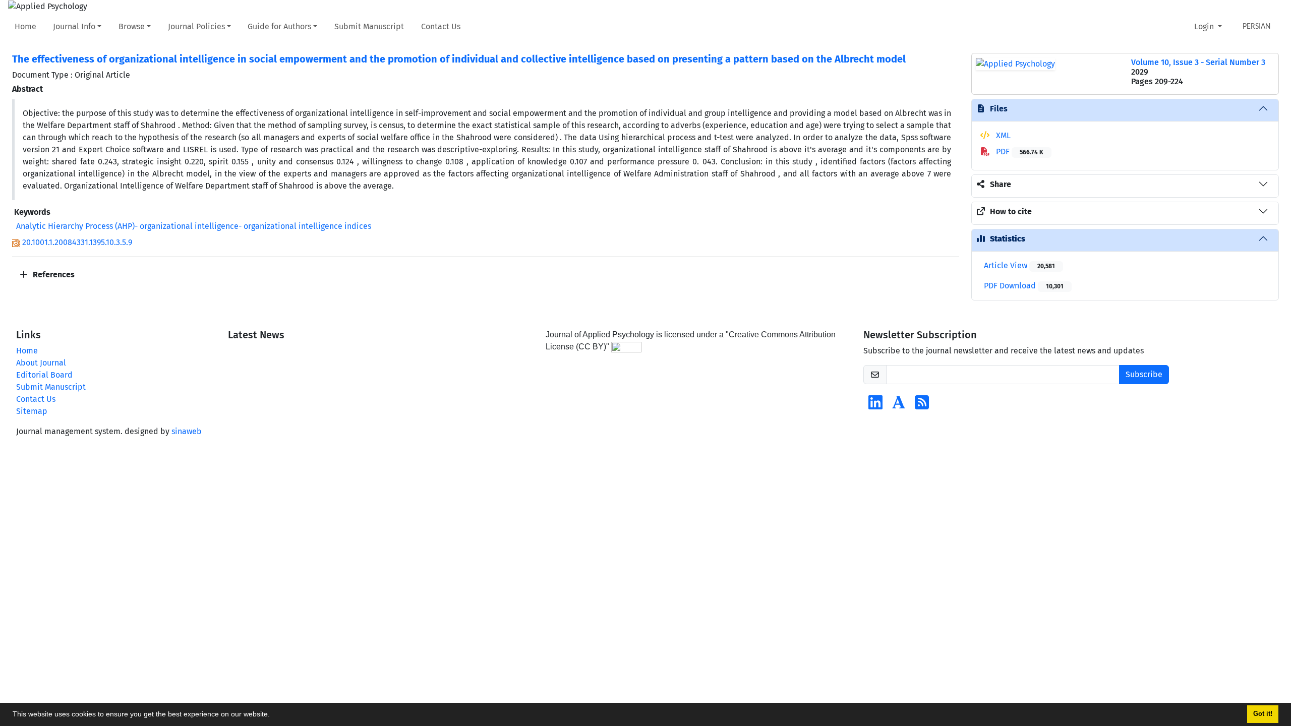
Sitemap (31, 411)
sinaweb (186, 431)
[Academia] (899, 405)
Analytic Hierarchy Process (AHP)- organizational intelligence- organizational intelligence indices (193, 226)
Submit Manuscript (369, 26)
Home (25, 26)
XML (1002, 135)
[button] (273, 715)
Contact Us (440, 26)
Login (1205, 26)
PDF (1018, 151)
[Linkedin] (875, 405)
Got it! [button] (1262, 713)
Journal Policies (196, 26)
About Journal (41, 363)
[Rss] (922, 405)
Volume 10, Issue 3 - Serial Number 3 (1198, 62)
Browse (132, 26)
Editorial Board (44, 375)
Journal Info (74, 26)
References (53, 274)
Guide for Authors (279, 26)
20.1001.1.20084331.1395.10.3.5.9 (77, 242)
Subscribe (1144, 374)
